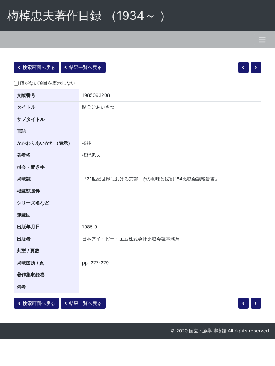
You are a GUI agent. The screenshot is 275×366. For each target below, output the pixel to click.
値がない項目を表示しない (48, 83)
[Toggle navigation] (262, 39)
